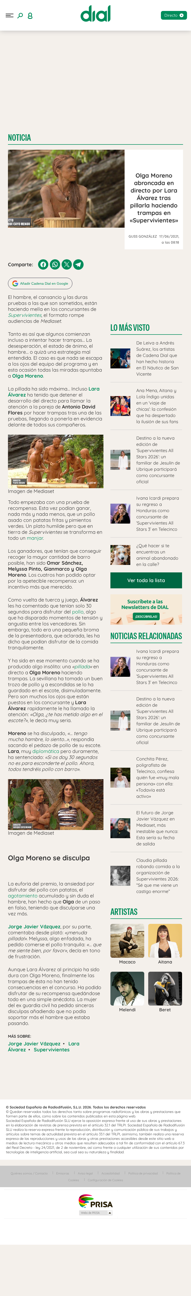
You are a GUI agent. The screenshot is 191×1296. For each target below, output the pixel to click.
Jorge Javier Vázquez (34, 1043)
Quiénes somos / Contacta (29, 1173)
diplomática (45, 751)
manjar (35, 538)
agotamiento (23, 895)
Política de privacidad (143, 1173)
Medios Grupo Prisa (95, 1213)
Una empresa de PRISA (95, 1201)
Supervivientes (52, 1049)
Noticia (19, 137)
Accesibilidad (110, 1173)
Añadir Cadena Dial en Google (44, 283)
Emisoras (62, 1173)
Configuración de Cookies (105, 1180)
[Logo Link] (95, 13)
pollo (78, 612)
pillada (82, 666)
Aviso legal (85, 1173)
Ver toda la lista (146, 580)
